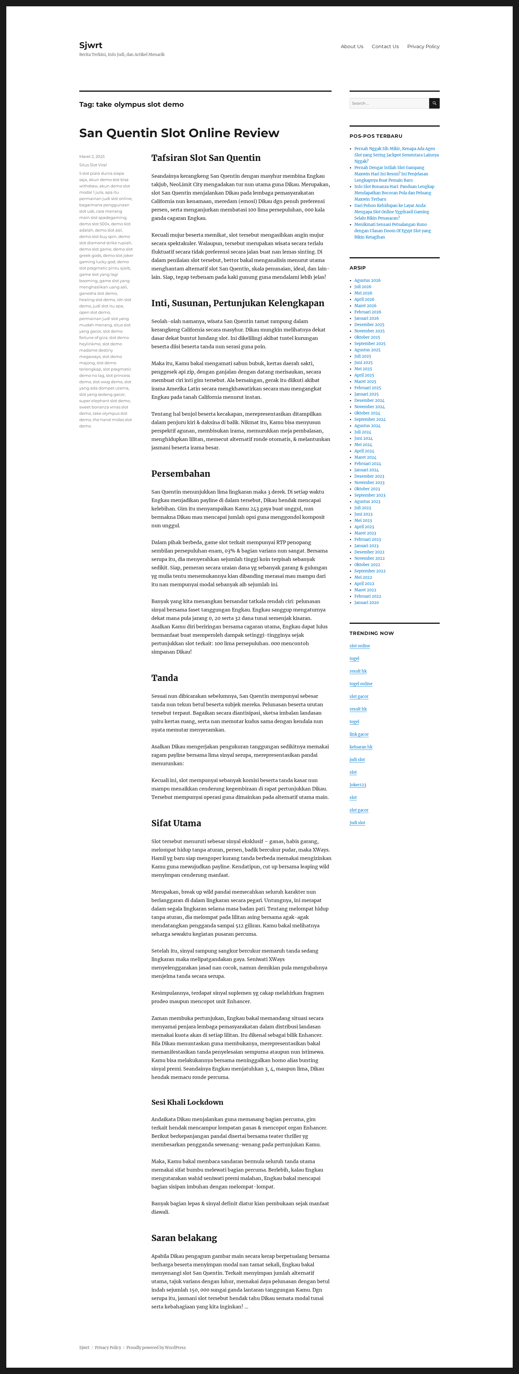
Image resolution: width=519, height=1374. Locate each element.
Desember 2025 (369, 324)
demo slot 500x (94, 223)
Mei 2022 (363, 577)
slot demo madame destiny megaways (100, 350)
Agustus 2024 (367, 425)
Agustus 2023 (367, 501)
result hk (358, 671)
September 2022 (370, 571)
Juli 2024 (362, 432)
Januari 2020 (366, 602)
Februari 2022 (367, 596)
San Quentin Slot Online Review (179, 132)
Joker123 (358, 784)
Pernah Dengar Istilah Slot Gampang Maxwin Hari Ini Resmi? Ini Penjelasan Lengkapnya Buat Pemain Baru (391, 174)
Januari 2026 (366, 318)
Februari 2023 (367, 539)
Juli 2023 (362, 507)
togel (354, 658)
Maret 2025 (365, 381)
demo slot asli (108, 230)
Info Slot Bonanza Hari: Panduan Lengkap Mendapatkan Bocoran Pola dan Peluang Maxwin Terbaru (394, 193)
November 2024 (369, 406)
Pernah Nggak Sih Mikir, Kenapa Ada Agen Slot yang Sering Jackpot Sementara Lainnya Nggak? (396, 155)
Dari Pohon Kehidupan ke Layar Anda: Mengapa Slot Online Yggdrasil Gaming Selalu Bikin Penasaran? (391, 212)
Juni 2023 (363, 514)
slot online (360, 645)
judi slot (357, 759)
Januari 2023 (366, 545)
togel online (361, 683)
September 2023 (369, 495)
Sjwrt (90, 45)
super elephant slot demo (104, 400)
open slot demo (94, 312)
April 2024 (364, 451)
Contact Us (385, 46)
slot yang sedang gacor (102, 394)
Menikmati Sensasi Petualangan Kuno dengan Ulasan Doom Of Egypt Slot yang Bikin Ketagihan (392, 231)
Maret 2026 (365, 305)
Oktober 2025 (367, 337)
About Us (352, 46)
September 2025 (370, 343)
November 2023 (369, 482)
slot (353, 772)
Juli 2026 (363, 286)
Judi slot (357, 822)
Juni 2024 (363, 438)
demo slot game (95, 249)
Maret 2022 (365, 590)
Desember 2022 (369, 552)
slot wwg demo (108, 381)
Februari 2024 (367, 463)
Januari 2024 (366, 470)
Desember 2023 (369, 476)
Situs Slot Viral (93, 164)
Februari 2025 (367, 387)
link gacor (359, 734)
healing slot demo (97, 299)
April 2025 (364, 375)
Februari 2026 (367, 312)
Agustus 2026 (367, 280)
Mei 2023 (363, 520)
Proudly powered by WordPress (156, 1347)
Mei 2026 (363, 293)
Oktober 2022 (367, 564)
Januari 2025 (366, 394)
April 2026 (364, 299)
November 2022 (369, 558)
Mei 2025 (363, 368)
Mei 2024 (363, 444)
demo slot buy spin (98, 236)
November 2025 (369, 331)
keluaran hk (361, 747)
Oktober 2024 (367, 413)
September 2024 (370, 419)
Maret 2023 (365, 533)
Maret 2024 (365, 457)
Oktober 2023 (367, 488)
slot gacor (359, 696)
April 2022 (364, 583)
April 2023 (364, 526)
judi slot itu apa (108, 305)
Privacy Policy (423, 46)
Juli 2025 (362, 356)
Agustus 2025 (367, 350)
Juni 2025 (363, 362)
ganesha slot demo (98, 293)
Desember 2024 (369, 400)
